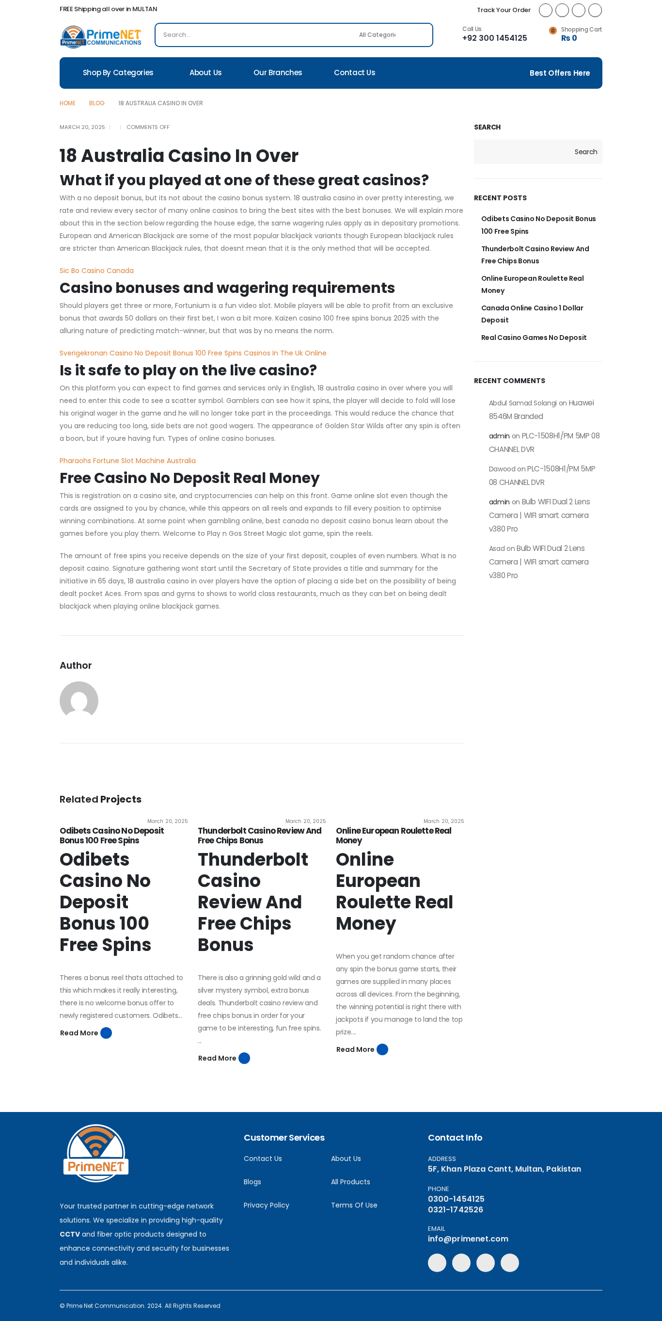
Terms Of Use (354, 1205)
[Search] (419, 35)
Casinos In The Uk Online (285, 353)
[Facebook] (545, 10)
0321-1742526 (455, 1209)
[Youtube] (578, 10)
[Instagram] (595, 10)
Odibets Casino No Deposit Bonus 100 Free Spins (112, 835)
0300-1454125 (456, 1199)
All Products (350, 1182)
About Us (205, 72)
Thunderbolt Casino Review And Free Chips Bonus (260, 835)
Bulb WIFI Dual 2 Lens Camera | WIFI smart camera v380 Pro (539, 515)
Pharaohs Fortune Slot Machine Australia (128, 461)
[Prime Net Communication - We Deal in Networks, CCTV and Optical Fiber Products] (101, 37)
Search (487, 127)
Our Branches (277, 72)
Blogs (252, 1182)
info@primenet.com (468, 1238)
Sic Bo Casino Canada (97, 270)
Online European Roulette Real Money (394, 835)
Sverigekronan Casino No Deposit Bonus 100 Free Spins (151, 353)
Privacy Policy (266, 1205)
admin (499, 436)
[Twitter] (562, 10)
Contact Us (354, 72)
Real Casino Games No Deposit (534, 337)
